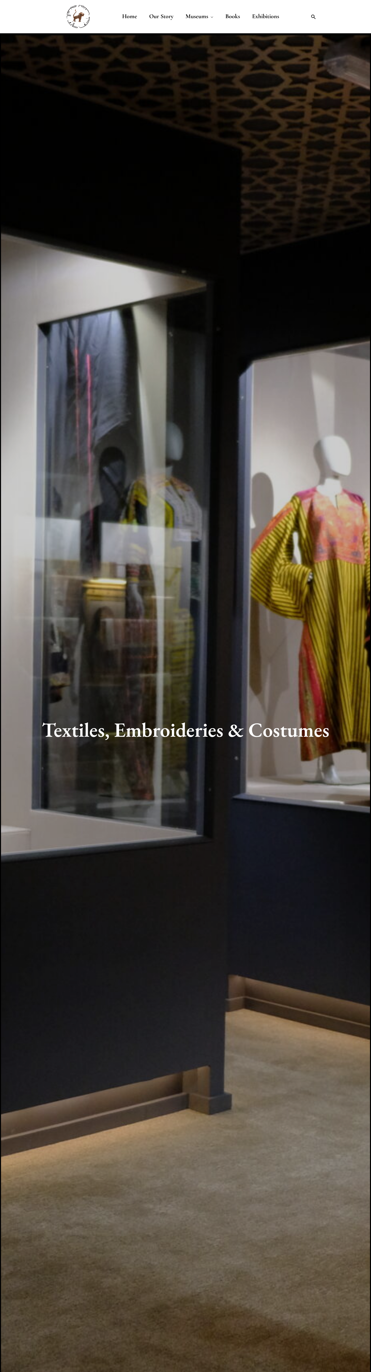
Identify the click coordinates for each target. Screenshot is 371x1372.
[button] (313, 17)
